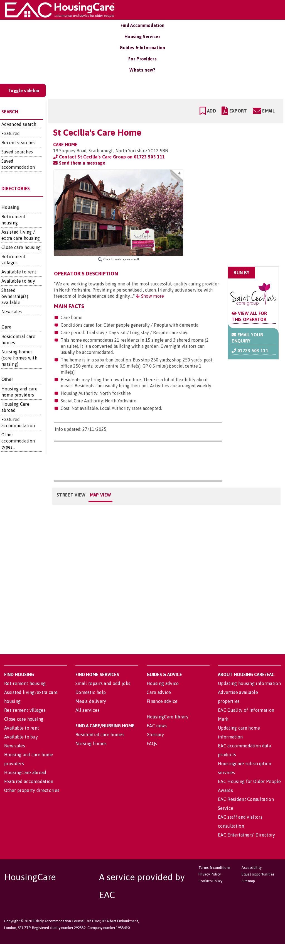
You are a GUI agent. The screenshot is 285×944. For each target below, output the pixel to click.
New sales (11, 311)
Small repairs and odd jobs (102, 683)
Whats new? (142, 69)
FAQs (152, 743)
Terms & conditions (214, 867)
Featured (10, 133)
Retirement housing (25, 683)
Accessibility (252, 867)
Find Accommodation (143, 25)
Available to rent (18, 271)
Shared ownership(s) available (14, 296)
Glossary (155, 734)
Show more (152, 296)
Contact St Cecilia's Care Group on (111, 156)
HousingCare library (167, 716)
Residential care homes (99, 734)
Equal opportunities (258, 874)
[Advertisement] (235, 204)
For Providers (142, 58)
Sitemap (248, 881)
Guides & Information (142, 47)
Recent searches (18, 142)
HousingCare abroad (25, 772)
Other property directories (31, 790)
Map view (100, 494)
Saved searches (17, 151)
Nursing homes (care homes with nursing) (19, 357)
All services (87, 710)
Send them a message (81, 162)
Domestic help (90, 692)
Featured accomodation (28, 781)
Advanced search (18, 124)
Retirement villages (25, 710)
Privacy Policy (209, 874)
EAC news (157, 725)
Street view (71, 494)
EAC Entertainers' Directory (246, 834)
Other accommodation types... (18, 440)
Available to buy (18, 280)
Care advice (159, 692)
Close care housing (21, 247)
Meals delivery (90, 701)
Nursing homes (91, 743)
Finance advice (162, 701)
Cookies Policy (210, 881)
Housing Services (142, 36)
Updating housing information (249, 683)
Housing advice (163, 683)
